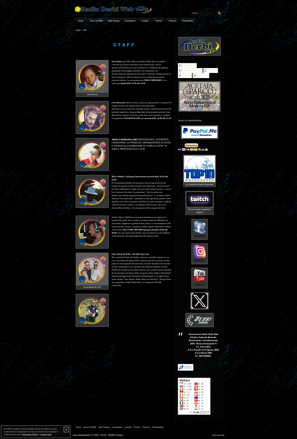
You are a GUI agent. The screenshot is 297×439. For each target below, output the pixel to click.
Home (80, 21)
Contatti (144, 21)
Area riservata (218, 435)
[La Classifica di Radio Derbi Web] (199, 169)
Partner (158, 21)
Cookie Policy (46, 434)
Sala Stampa (114, 21)
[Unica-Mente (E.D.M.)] (92, 269)
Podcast (172, 21)
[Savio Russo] (92, 76)
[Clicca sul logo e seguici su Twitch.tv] (199, 199)
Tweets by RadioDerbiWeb (189, 120)
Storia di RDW (96, 21)
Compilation (130, 21)
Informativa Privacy (30, 434)
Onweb (103, 435)
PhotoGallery (188, 21)
